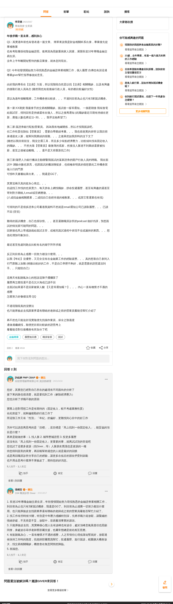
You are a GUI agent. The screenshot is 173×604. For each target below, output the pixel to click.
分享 (106, 347)
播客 (127, 11)
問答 (46, 11)
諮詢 (106, 11)
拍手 (25, 473)
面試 (60, 337)
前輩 (66, 11)
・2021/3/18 (57, 381)
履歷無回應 (30, 337)
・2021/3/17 (41, 493)
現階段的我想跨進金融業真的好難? (143, 44)
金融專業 (14, 337)
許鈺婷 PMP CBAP (25, 377)
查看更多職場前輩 (56, 590)
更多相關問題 (143, 111)
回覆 (95, 473)
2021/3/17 (27, 22)
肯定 (60, 473)
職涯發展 (47, 337)
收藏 (93, 347)
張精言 (18, 489)
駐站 (86, 11)
